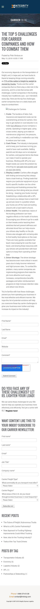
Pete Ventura (15, 55)
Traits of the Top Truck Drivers (15, 541)
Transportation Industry (13, 557)
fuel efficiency (16, 125)
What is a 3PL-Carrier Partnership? (17, 526)
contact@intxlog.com (22, 596)
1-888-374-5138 (23, 593)
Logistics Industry (11, 565)
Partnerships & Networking (15, 573)
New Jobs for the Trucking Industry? (17, 537)
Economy (8, 561)
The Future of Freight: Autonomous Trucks (19, 522)
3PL (6, 569)
